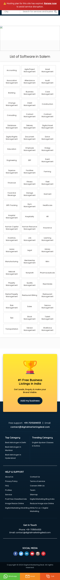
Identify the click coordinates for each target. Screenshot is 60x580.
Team (32, 490)
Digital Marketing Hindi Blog (17, 508)
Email (32, 576)
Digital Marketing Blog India (42, 499)
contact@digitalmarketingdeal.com (33, 532)
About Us (9, 476)
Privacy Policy (11, 481)
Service (8, 494)
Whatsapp (13, 576)
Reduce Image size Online (42, 503)
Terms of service (37, 481)
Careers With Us (37, 485)
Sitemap (34, 494)
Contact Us (35, 476)
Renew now (50, 3)
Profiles (8, 490)
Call (52, 576)
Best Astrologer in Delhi (15, 442)
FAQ (7, 485)
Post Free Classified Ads (16, 499)
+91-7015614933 (33, 529)
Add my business (30, 400)
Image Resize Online (14, 503)
